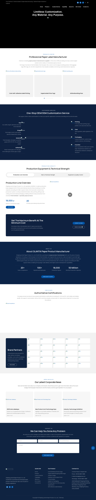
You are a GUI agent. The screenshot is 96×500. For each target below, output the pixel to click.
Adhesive (18, 147)
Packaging (78, 137)
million (73, 268)
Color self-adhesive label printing (19, 93)
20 (27, 201)
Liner (76, 129)
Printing (77, 122)
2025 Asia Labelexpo (13, 409)
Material (18, 138)
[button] (43, 98)
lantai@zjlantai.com (80, 476)
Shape (19, 130)
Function (77, 145)
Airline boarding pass (76, 93)
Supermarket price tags (48, 93)
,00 (56, 268)
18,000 (9, 200)
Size (20, 123)
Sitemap (61, 497)
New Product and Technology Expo (45, 409)
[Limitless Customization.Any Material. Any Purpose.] (48, 17)
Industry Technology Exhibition (73, 409)
